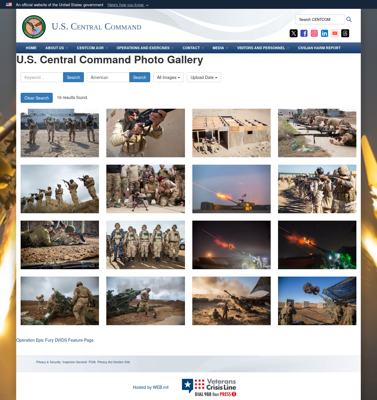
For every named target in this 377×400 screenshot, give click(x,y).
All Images (167, 77)
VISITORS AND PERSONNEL (261, 47)
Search (73, 77)
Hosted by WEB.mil (150, 387)
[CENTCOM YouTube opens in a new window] (335, 33)
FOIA (92, 362)
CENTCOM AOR (90, 47)
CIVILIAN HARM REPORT (319, 47)
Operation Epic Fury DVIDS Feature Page (55, 340)
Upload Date (203, 77)
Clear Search (36, 98)
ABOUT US (54, 47)
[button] (129, 5)
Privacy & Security (48, 362)
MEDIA (218, 47)
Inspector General (74, 362)
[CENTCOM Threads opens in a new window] (345, 33)
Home (31, 47)
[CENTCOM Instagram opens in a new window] (314, 33)
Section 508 (121, 362)
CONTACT (191, 47)
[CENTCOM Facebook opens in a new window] (304, 33)
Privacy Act (105, 362)
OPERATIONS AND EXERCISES (143, 47)
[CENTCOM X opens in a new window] (293, 33)
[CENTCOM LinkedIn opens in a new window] (324, 33)
